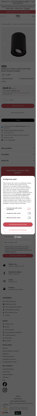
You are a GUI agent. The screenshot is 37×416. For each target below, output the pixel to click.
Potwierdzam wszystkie (18, 224)
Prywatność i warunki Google (23, 194)
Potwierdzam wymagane (18, 230)
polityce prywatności (24, 191)
